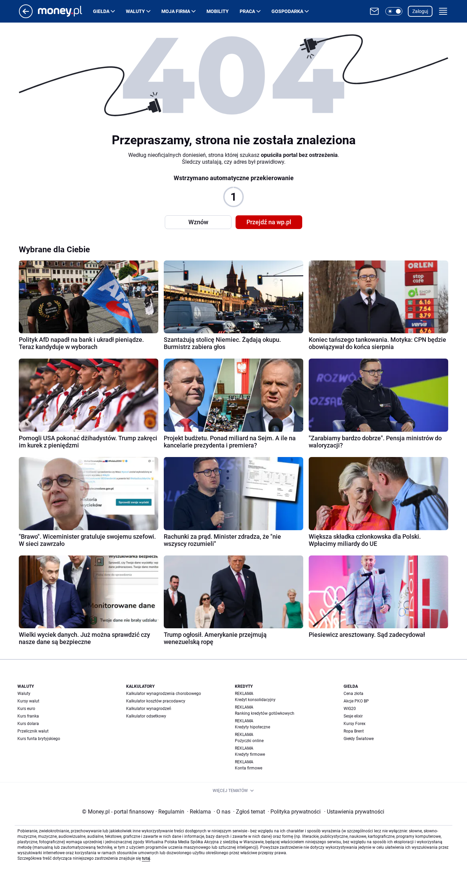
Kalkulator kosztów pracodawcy (155, 701)
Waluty (135, 11)
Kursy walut (28, 701)
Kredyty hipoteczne (252, 727)
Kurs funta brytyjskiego (38, 738)
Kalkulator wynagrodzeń (148, 708)
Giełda (101, 11)
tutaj (146, 858)
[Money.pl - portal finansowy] (65, 11)
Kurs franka (28, 716)
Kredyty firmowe (250, 754)
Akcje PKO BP (356, 701)
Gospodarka (287, 11)
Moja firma (175, 11)
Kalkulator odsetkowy (146, 716)
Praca (247, 11)
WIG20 (350, 708)
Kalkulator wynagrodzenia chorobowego (163, 693)
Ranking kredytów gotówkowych (264, 713)
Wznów (198, 222)
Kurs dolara (28, 723)
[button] (393, 11)
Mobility (217, 11)
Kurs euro (26, 708)
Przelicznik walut (33, 731)
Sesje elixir (353, 716)
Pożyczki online (249, 740)
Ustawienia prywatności (354, 811)
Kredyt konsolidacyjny (255, 699)
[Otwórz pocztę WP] (374, 11)
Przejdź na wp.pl (268, 222)
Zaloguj (420, 11)
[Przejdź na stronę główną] (26, 16)
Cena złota (353, 693)
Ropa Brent (354, 731)
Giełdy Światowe (359, 738)
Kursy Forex (354, 723)
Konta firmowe (248, 768)
